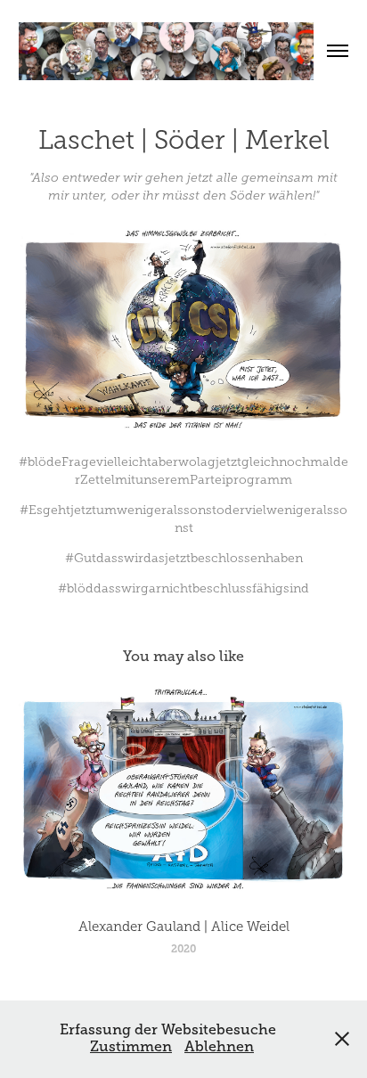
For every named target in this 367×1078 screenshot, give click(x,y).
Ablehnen (219, 1047)
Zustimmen (131, 1047)
